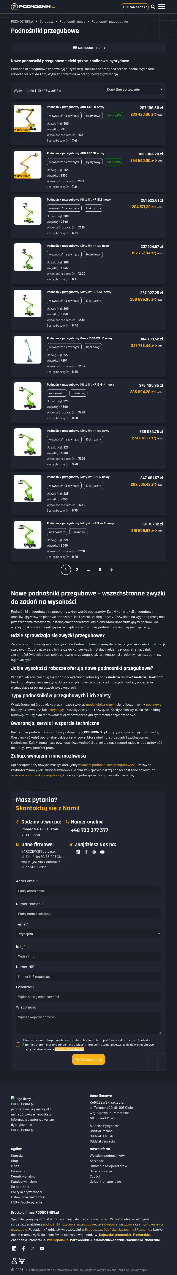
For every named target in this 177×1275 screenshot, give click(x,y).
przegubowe (86, 1224)
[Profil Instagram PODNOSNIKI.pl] (32, 1248)
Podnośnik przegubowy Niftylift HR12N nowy (78, 246)
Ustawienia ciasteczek (28, 1197)
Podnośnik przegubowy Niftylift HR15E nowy (78, 431)
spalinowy (153, 704)
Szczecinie (126, 1229)
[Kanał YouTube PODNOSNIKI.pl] (42, 1248)
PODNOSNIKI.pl (22, 21)
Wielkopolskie (57, 1240)
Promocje (18, 1171)
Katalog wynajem (24, 1181)
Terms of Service (128, 1270)
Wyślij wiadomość (88, 1059)
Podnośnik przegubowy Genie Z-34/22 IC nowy (80, 338)
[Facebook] (86, 852)
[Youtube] (102, 852)
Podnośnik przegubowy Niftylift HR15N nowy (78, 477)
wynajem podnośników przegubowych (107, 765)
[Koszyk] (22, 1261)
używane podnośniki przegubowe (36, 775)
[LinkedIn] (78, 852)
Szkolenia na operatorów (108, 1166)
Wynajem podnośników (107, 1155)
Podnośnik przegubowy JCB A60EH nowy (75, 153)
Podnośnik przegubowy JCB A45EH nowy (75, 107)
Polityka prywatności (26, 1192)
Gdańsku (110, 1229)
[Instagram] (94, 852)
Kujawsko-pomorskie (115, 1234)
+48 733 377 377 (89, 830)
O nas (15, 1166)
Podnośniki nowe (72, 21)
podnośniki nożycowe (59, 1224)
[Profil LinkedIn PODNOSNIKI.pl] (14, 1248)
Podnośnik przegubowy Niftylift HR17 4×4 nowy (80, 523)
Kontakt (17, 1155)
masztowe (126, 1224)
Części (95, 1176)
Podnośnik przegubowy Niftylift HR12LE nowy (79, 199)
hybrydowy (55, 709)
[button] (161, 6)
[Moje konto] (14, 1261)
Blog (14, 1161)
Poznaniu (143, 1229)
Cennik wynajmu (23, 1176)
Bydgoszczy (93, 1229)
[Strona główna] (40, 6)
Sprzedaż (47, 21)
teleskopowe (107, 1224)
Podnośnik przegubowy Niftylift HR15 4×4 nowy (80, 384)
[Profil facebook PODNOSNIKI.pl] (23, 1248)
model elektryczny (100, 704)
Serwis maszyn (101, 1171)
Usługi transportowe (105, 1181)
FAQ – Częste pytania (26, 1202)
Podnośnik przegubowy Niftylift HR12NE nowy (79, 292)
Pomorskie (141, 1234)
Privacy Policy (102, 1270)
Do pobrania (20, 1186)
